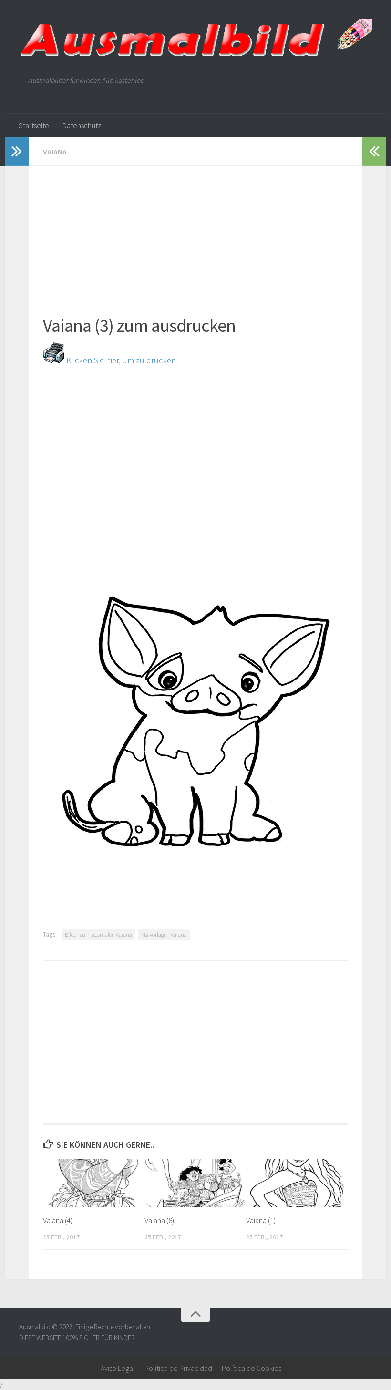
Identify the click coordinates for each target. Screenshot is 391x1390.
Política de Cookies (251, 1368)
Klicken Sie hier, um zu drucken (120, 360)
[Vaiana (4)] (93, 1183)
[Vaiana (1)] (296, 1183)
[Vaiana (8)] (195, 1183)
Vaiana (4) (57, 1220)
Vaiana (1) (261, 1220)
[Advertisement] (195, 232)
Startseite (34, 125)
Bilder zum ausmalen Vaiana (98, 934)
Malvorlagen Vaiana (164, 934)
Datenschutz (81, 125)
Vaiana (55, 151)
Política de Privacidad (178, 1368)
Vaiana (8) (159, 1220)
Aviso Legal (118, 1368)
